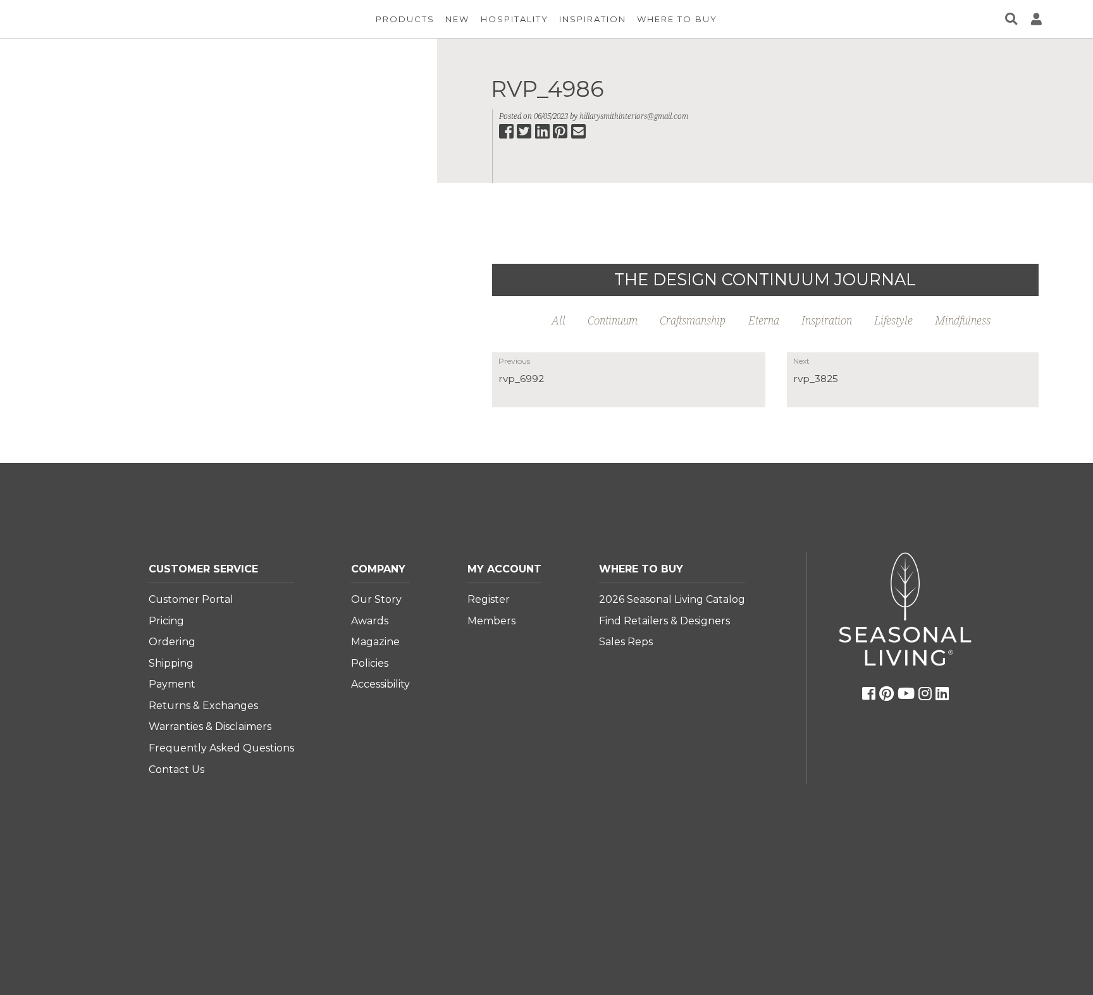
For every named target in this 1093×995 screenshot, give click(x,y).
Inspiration (592, 19)
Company (378, 569)
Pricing (166, 621)
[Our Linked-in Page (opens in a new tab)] (942, 693)
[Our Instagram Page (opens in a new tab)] (925, 693)
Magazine (375, 642)
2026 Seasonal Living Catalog (672, 599)
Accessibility (380, 684)
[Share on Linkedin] (543, 134)
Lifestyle (893, 320)
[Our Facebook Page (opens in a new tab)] (868, 693)
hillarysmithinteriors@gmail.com (633, 116)
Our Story (376, 599)
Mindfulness (963, 320)
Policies (369, 663)
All (558, 320)
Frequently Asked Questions (221, 748)
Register (488, 599)
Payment (172, 684)
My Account (504, 569)
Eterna (763, 320)
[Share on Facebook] (507, 134)
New (457, 19)
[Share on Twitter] (525, 134)
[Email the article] (579, 134)
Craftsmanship (693, 320)
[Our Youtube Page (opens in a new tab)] (906, 693)
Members (491, 621)
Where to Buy (641, 569)
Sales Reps (626, 642)
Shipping (171, 663)
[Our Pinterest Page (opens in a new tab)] (886, 693)
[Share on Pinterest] (561, 134)
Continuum (613, 320)
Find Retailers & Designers (664, 621)
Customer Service (203, 569)
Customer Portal (191, 599)
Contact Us (176, 769)
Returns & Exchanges (203, 706)
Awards (369, 621)
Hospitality (514, 19)
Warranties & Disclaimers (210, 726)
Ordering (172, 642)
